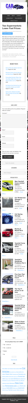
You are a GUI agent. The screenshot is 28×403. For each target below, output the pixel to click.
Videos (18, 390)
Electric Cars (16, 376)
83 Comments (18, 325)
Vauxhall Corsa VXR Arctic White (20, 245)
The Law (6, 390)
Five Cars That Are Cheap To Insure (20, 276)
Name (4, 130)
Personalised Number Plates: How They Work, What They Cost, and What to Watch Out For (13, 78)
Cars (15, 371)
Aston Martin (5, 368)
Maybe (5, 351)
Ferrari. (6, 378)
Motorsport (12, 383)
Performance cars (11, 386)
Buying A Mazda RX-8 (19, 229)
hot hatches (9, 380)
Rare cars (4, 388)
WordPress (12, 400)
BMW (20, 368)
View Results (14, 359)
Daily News (11, 54)
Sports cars (15, 388)
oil (19, 55)
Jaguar (19, 380)
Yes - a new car (7, 344)
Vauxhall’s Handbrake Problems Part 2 (20, 261)
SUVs (3, 390)
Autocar (11, 368)
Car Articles (14, 6)
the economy (13, 56)
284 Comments (18, 232)
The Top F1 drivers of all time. (19, 290)
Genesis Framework (22, 399)
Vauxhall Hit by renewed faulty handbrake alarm (20, 307)
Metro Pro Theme (13, 399)
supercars (21, 388)
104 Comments (18, 265)
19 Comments (18, 279)
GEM (12, 378)
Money (20, 54)
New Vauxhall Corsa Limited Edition (19, 183)
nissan (3, 385)
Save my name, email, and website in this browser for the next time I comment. (11, 152)
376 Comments (18, 312)
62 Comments (18, 248)
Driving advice (5, 376)
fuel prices (11, 55)
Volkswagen (22, 390)
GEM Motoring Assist (18, 378)
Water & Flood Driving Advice (20, 322)
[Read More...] (21, 270)
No (4, 354)
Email (3, 136)
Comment (4, 113)
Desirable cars (21, 374)
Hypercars (13, 380)
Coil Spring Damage (18, 215)
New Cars (19, 382)
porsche (18, 385)
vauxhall (14, 390)
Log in (17, 400)
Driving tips (11, 376)
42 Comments (18, 294)
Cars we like (19, 372)
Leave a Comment (7, 33)
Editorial (16, 54)
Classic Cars (8, 374)
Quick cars (22, 386)
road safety (9, 388)
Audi (9, 368)
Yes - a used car (7, 347)
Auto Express (16, 368)
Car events (12, 372)
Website (4, 143)
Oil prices (22, 55)
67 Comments (18, 218)
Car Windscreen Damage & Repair (20, 199)
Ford (9, 378)
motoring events (5, 383)
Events (20, 376)
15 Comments (18, 203)
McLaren (22, 380)
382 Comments (18, 186)
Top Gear (10, 390)
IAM (17, 380)
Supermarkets (5, 56)
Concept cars (15, 374)
